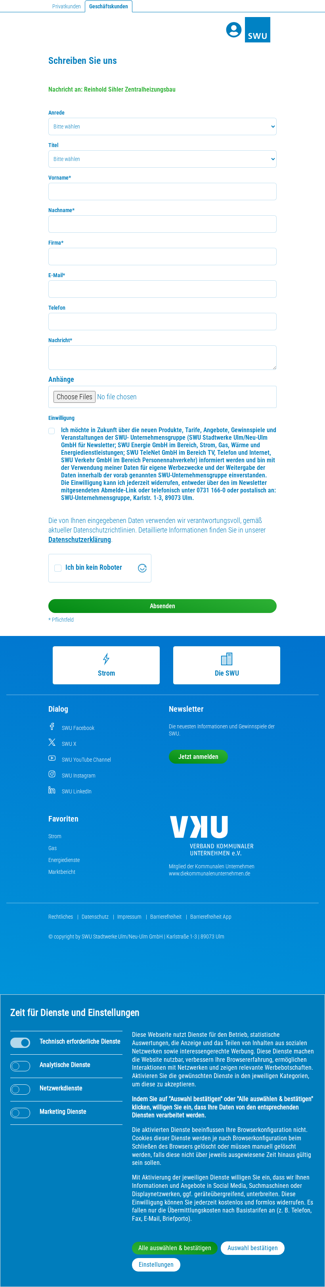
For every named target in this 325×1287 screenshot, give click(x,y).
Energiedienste (64, 860)
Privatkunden (66, 6)
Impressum (130, 917)
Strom (106, 673)
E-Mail (56, 275)
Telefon (56, 308)
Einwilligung (61, 418)
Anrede (56, 112)
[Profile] (234, 30)
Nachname (61, 210)
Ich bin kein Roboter (93, 567)
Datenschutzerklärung (79, 539)
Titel (53, 145)
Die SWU (227, 673)
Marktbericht (61, 872)
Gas (52, 848)
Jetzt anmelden (198, 756)
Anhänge (61, 379)
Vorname (59, 177)
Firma (55, 242)
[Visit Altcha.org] (142, 568)
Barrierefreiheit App (210, 917)
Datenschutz (96, 917)
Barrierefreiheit (166, 917)
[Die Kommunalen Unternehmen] (211, 839)
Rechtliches (61, 917)
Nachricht (60, 340)
